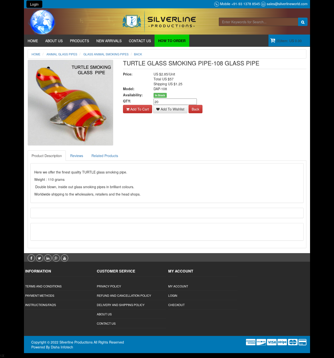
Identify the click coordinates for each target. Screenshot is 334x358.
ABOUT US (54, 40)
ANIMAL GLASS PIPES (61, 54)
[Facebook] (32, 258)
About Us (104, 314)
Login (34, 4)
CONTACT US (140, 40)
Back (138, 54)
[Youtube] (64, 258)
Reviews (76, 155)
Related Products (104, 155)
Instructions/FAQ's (40, 305)
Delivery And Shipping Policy (121, 305)
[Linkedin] (48, 258)
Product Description (47, 155)
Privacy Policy (109, 286)
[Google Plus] (57, 258)
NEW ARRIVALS (109, 40)
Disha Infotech (62, 347)
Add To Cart (139, 109)
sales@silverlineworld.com (287, 3)
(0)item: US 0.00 (288, 40)
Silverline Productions (76, 342)
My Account (178, 286)
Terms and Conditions (43, 286)
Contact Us (106, 323)
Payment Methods (39, 295)
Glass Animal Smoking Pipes (106, 54)
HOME (33, 40)
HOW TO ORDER (172, 40)
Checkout (176, 305)
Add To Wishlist (172, 109)
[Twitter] (40, 258)
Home (36, 54)
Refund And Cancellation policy (124, 295)
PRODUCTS (79, 40)
